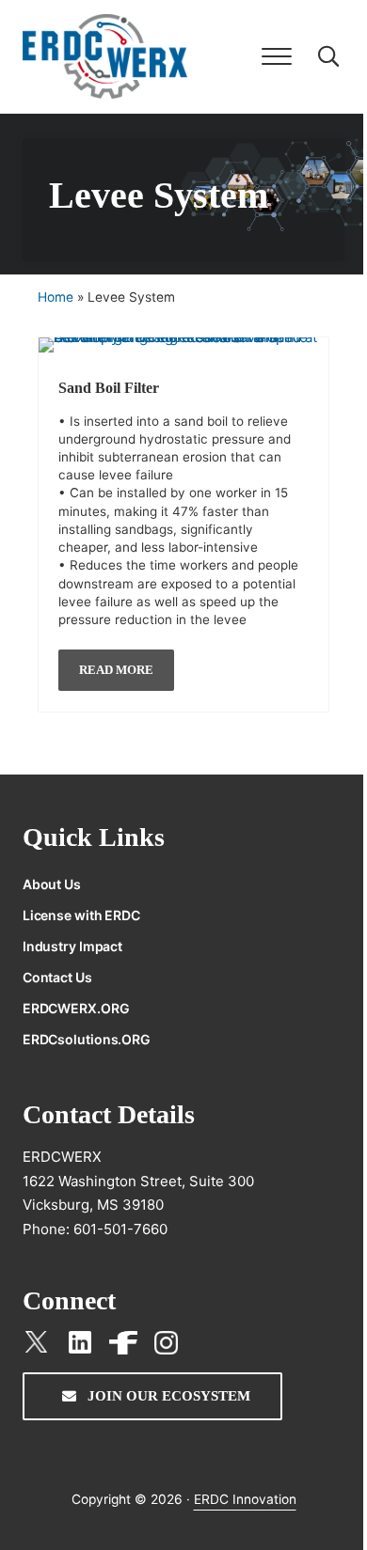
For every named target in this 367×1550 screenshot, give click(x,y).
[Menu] (277, 56)
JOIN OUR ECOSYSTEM (167, 1395)
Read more (126, 663)
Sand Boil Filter (108, 388)
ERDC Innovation (245, 1499)
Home (55, 297)
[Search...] (328, 56)
